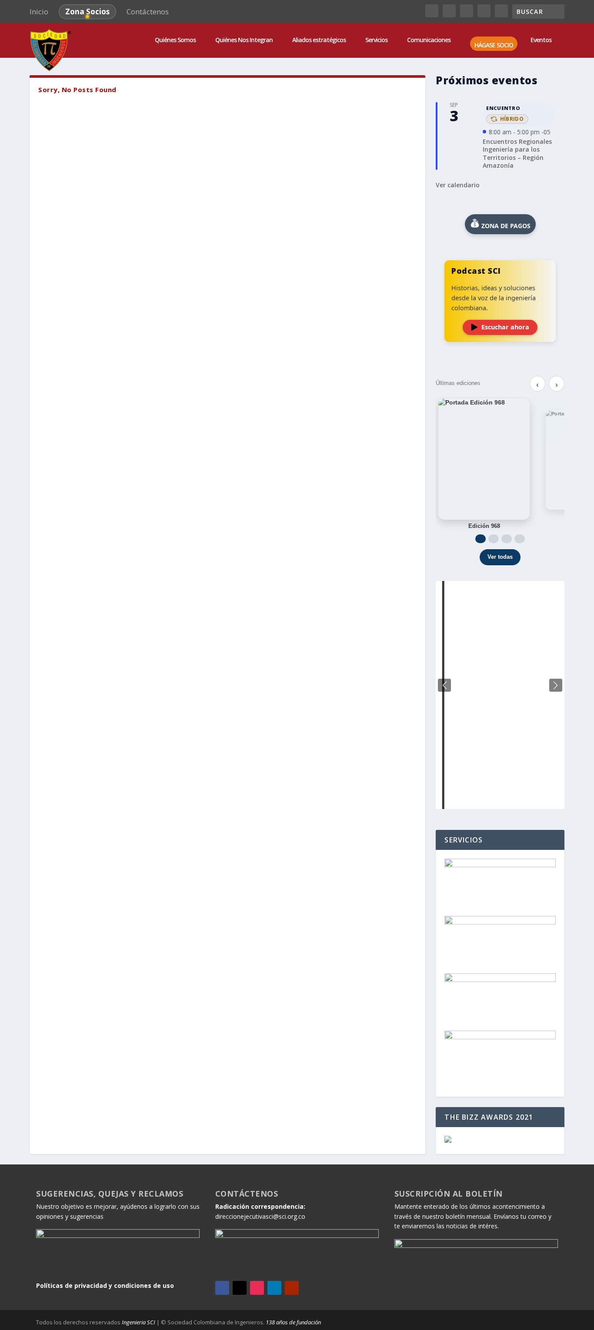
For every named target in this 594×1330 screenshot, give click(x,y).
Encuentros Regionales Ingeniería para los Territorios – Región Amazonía (517, 153)
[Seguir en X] (240, 1288)
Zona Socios (87, 12)
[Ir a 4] (519, 538)
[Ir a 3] (506, 538)
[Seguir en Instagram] (257, 1288)
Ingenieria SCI (138, 1322)
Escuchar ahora (505, 327)
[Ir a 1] (480, 538)
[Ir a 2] (493, 538)
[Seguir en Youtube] (292, 1288)
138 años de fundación (293, 1322)
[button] (555, 685)
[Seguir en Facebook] (222, 1288)
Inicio (39, 12)
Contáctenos (148, 12)
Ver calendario (458, 185)
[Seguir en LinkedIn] (274, 1288)
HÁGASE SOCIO (493, 45)
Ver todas (500, 557)
